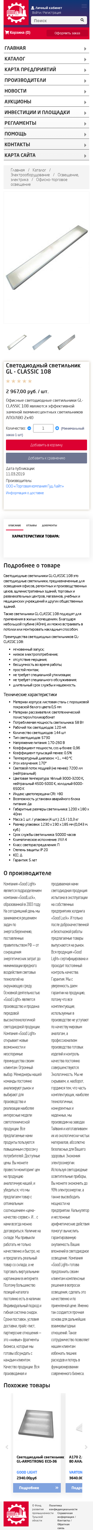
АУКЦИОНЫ (18, 102)
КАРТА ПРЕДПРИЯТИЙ (30, 69)
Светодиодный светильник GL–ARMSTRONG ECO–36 (40, 1459)
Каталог (39, 169)
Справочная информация (65, 1515)
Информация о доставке (25, 493)
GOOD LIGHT (27, 1472)
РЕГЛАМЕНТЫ (20, 123)
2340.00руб (27, 1478)
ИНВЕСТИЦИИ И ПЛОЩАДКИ (37, 112)
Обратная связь (63, 1526)
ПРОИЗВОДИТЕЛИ (25, 80)
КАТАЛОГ (15, 59)
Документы (49, 525)
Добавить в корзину (46, 444)
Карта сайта (20, 155)
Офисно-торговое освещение (39, 182)
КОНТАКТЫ (17, 144)
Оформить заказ (67, 33)
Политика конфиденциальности (63, 1507)
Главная (18, 169)
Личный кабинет (49, 8)
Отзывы (31, 525)
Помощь (15, 134)
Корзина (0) (20, 32)
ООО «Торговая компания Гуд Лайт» (35, 486)
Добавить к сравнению (46, 458)
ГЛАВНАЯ (15, 48)
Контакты (63, 1520)
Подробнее (29, 1487)
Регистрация (52, 12)
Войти (36, 12)
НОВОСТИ (15, 91)
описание (14, 525)
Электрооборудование (30, 174)
